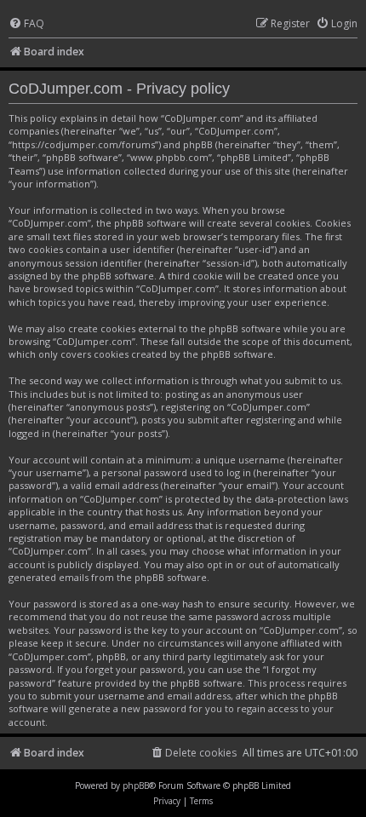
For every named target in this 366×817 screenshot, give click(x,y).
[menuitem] (26, 24)
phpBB (136, 785)
